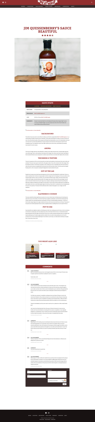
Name (28, 370)
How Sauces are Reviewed (46, 106)
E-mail (28, 374)
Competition (60, 415)
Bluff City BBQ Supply (46, 117)
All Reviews (36, 106)
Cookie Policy (53, 419)
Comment (50, 370)
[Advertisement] (47, 16)
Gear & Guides (48, 415)
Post (64, 384)
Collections (34, 415)
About (65, 415)
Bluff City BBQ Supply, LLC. (39, 113)
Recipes (29, 415)
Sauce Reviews (41, 415)
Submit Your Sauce (57, 106)
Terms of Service (47, 419)
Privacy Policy (42, 419)
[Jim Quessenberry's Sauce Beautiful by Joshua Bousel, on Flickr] (33, 130)
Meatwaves (54, 415)
